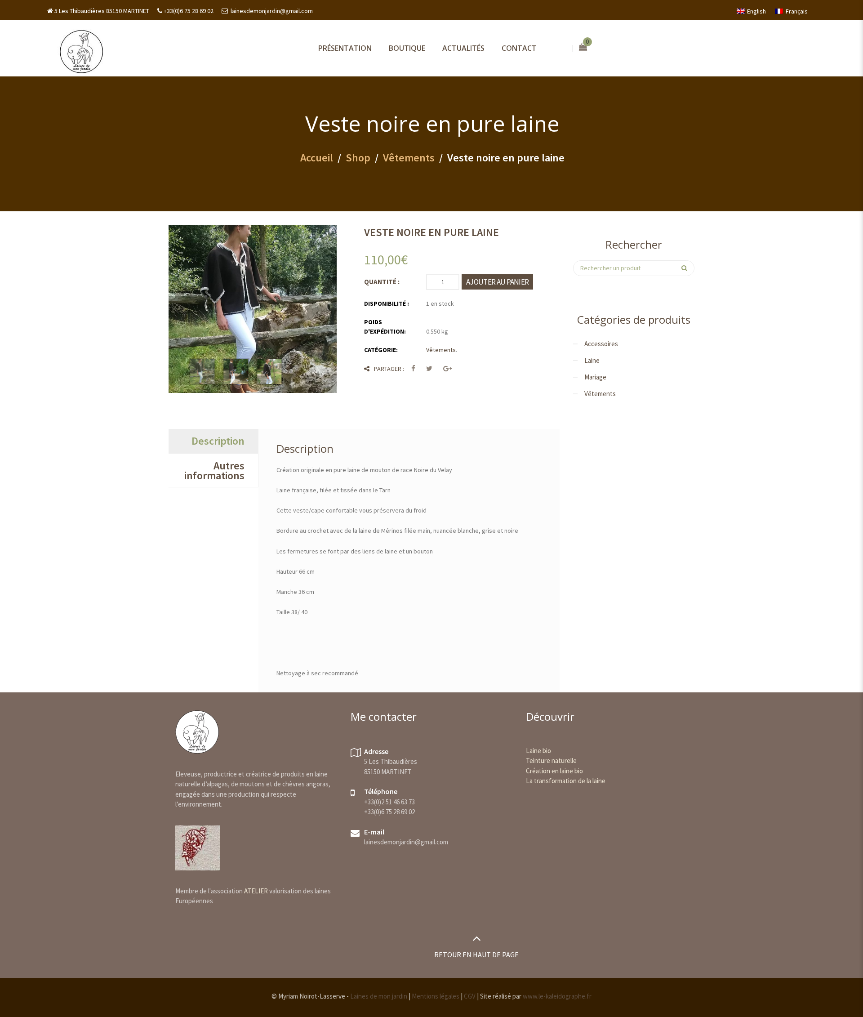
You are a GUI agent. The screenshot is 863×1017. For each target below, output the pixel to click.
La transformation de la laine (565, 780)
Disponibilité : (386, 303)
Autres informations (214, 470)
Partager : (389, 369)
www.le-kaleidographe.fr (557, 996)
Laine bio (538, 750)
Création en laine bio (554, 771)
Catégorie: (381, 350)
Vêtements (409, 158)
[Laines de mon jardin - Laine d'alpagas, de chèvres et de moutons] (81, 51)
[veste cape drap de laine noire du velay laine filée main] (235, 371)
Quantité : (382, 281)
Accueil (316, 158)
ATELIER (256, 891)
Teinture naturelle (551, 760)
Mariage (595, 377)
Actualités (463, 48)
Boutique (407, 48)
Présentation (345, 48)
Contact (519, 48)
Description (218, 441)
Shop (358, 158)
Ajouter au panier (497, 282)
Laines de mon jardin (378, 996)
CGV (470, 996)
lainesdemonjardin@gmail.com (271, 11)
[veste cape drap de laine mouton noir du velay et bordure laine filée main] (253, 309)
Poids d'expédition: (385, 326)
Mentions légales (435, 996)
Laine (592, 360)
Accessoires (601, 343)
